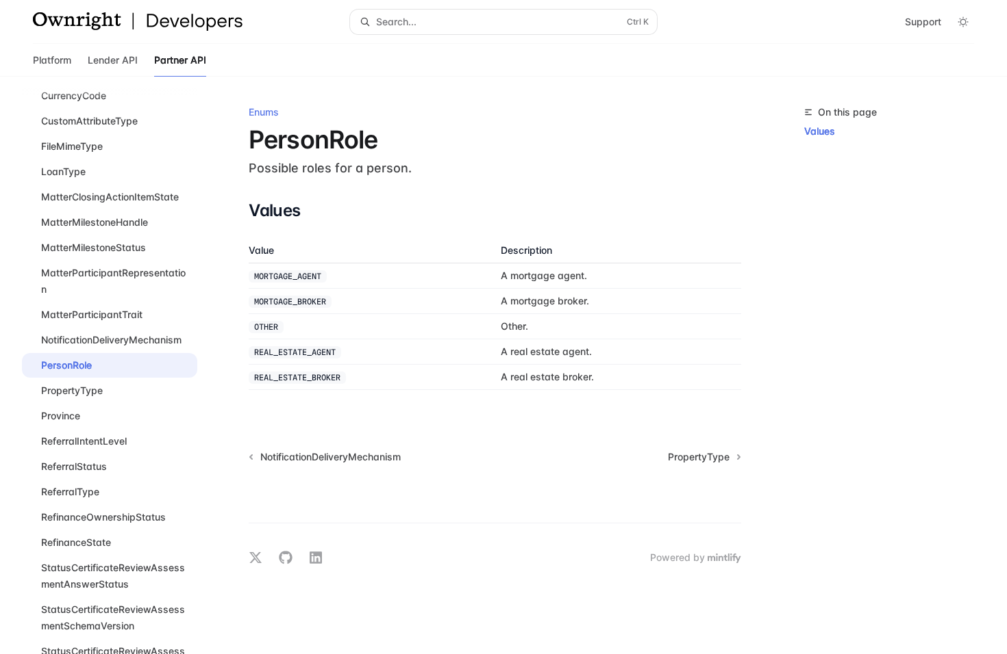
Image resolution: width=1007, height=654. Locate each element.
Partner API (180, 60)
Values (819, 131)
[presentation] (120, 365)
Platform (52, 60)
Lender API (113, 60)
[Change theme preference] (963, 22)
